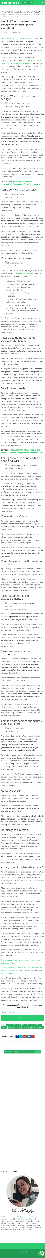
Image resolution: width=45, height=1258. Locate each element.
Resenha (29, 13)
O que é (10, 13)
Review (3, 14)
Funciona (34, 11)
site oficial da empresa (23, 273)
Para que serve (20, 13)
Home (3, 11)
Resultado (38, 13)
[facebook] (26, 1252)
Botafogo (20, 1217)
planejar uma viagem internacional (19, 38)
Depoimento (19, 11)
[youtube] (22, 1252)
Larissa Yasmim (37, 1025)
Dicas (27, 11)
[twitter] (18, 1252)
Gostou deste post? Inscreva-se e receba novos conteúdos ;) (22, 1006)
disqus (38, 1051)
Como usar (9, 11)
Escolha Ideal (6, 973)
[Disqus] (22, 1080)
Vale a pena (11, 14)
